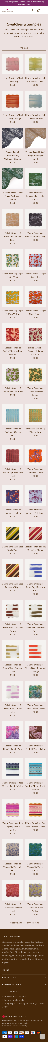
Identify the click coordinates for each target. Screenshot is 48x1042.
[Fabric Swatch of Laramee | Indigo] (12, 495)
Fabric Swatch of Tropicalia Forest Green (35, 867)
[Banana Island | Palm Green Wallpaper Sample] (12, 178)
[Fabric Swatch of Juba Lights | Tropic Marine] (12, 809)
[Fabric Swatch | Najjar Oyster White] (12, 259)
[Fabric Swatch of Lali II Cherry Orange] (12, 101)
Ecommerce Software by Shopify (14, 1026)
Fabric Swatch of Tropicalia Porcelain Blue (12, 867)
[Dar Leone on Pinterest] (3, 970)
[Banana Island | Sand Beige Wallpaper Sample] (35, 138)
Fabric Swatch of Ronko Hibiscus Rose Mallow (13, 351)
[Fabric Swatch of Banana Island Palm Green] (35, 178)
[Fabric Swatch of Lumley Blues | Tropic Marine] (35, 768)
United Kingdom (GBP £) (14, 1016)
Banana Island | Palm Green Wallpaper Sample (13, 196)
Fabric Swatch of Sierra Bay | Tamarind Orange (35, 668)
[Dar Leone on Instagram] (7, 970)
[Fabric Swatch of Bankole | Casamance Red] (12, 455)
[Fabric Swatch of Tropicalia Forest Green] (35, 849)
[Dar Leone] (7, 10)
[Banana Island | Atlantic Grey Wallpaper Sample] (12, 138)
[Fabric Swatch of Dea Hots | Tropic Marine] (35, 809)
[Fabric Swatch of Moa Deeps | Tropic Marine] (12, 768)
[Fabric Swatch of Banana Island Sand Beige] (12, 219)
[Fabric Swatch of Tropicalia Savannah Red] (12, 890)
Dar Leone (21, 1020)
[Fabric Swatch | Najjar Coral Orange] (35, 296)
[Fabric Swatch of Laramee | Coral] (35, 455)
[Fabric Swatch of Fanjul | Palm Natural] (35, 691)
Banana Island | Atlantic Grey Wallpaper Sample (12, 155)
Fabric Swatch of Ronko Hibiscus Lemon (35, 391)
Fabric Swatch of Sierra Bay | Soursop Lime (12, 668)
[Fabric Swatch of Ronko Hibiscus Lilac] (12, 374)
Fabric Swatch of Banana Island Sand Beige (13, 236)
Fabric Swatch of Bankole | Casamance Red (13, 472)
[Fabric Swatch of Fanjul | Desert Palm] (35, 731)
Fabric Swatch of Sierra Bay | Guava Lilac (13, 708)
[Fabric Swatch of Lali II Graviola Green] (35, 64)
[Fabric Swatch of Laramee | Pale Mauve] (35, 495)
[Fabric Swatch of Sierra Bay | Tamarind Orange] (35, 650)
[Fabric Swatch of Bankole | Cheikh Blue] (12, 414)
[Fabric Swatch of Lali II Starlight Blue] (35, 101)
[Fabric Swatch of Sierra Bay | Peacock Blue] (35, 569)
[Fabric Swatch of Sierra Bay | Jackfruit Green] (35, 610)
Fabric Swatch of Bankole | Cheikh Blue (13, 432)
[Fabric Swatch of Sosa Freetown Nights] (12, 569)
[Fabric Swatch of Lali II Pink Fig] (12, 64)
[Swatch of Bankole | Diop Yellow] (35, 414)
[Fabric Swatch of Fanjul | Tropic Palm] (12, 731)
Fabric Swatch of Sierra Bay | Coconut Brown (13, 627)
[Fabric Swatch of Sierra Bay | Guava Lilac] (12, 691)
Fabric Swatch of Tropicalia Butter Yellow (35, 907)
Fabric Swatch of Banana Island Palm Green (35, 196)
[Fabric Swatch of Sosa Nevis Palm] (12, 532)
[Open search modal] (33, 10)
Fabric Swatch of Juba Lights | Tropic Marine (12, 826)
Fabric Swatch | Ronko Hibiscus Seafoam (35, 351)
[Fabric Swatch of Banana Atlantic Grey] (35, 219)
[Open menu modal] (44, 10)
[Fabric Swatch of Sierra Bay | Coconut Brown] (12, 610)
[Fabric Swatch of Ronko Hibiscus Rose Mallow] (12, 333)
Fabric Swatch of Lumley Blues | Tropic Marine (35, 786)
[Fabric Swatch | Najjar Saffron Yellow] (12, 296)
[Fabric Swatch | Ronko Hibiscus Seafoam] (35, 333)
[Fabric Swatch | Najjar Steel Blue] (35, 259)
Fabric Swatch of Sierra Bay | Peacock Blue (35, 587)
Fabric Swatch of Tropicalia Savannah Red (12, 907)
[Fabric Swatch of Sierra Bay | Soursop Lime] (12, 650)
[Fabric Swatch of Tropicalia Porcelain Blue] (12, 849)
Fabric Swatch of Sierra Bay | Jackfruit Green (35, 627)
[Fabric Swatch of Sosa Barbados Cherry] (35, 532)
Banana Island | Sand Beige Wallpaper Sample (35, 155)
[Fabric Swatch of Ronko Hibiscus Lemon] (35, 374)
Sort (26, 48)
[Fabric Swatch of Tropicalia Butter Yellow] (35, 890)
